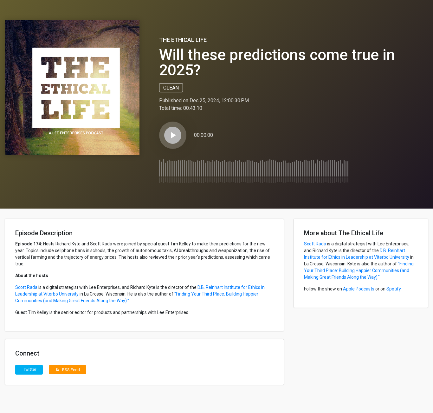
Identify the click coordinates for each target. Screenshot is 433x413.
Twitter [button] (29, 369)
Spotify (393, 288)
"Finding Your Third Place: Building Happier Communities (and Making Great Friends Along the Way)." (359, 270)
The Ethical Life (183, 40)
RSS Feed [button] (67, 369)
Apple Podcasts (358, 288)
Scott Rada (26, 287)
